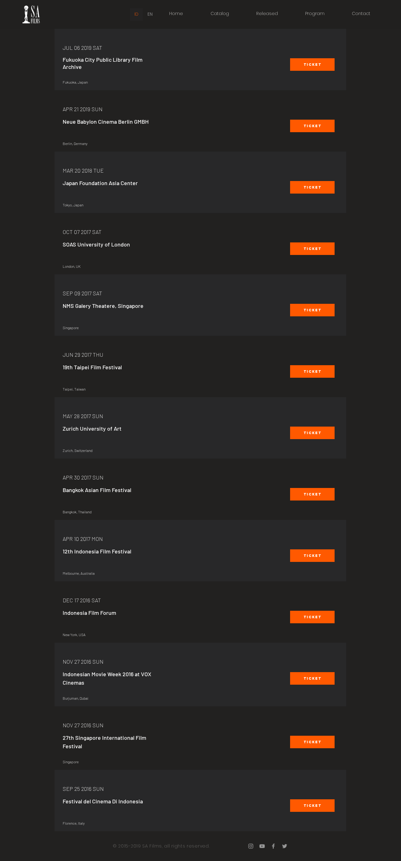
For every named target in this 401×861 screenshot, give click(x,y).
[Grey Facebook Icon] (273, 846)
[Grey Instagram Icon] (250, 846)
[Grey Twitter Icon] (284, 846)
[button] (312, 64)
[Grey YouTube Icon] (262, 846)
